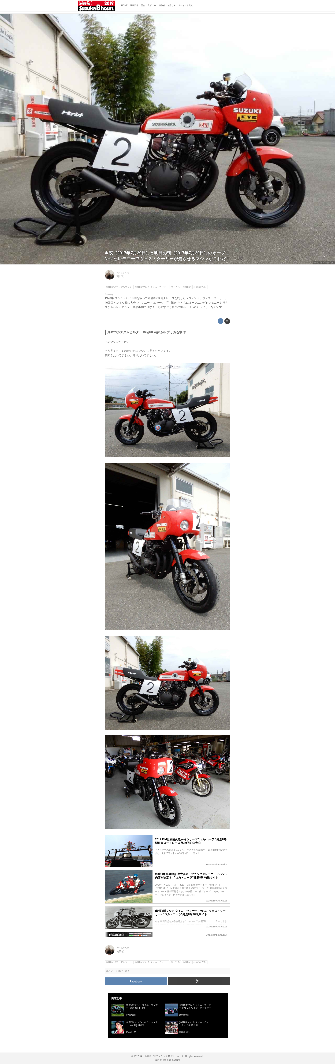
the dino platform (171, 1060)
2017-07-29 (123, 273)
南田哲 (120, 276)
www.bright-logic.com (324, 262)
